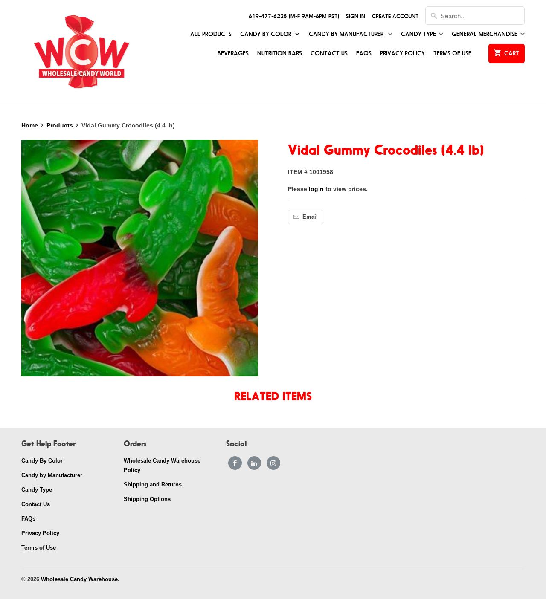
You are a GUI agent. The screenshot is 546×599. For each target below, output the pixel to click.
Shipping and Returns (153, 484)
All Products (211, 34)
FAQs (364, 53)
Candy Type (418, 34)
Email (310, 217)
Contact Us (329, 53)
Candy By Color (266, 34)
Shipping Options (147, 499)
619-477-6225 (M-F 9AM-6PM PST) (294, 16)
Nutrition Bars (279, 53)
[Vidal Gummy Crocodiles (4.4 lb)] (139, 258)
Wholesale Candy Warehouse (79, 579)
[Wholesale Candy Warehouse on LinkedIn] (254, 463)
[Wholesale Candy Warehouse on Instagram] (273, 463)
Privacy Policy (402, 53)
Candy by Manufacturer (347, 34)
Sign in (355, 16)
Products (60, 125)
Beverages (233, 53)
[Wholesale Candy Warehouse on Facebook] (235, 463)
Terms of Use (452, 53)
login (316, 188)
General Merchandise (484, 34)
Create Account (395, 16)
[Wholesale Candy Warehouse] (81, 52)
